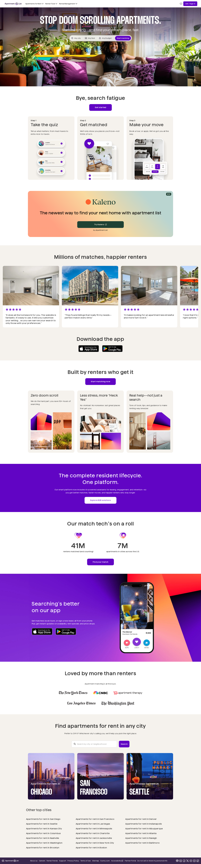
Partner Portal (130, 861)
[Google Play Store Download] (112, 348)
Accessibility (117, 861)
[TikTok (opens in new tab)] (197, 860)
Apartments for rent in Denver (141, 819)
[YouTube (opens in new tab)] (190, 860)
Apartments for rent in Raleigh (141, 838)
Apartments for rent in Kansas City (44, 828)
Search (124, 744)
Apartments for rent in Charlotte (93, 833)
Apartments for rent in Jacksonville (94, 838)
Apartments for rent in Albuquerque (144, 828)
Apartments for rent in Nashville (42, 838)
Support (62, 861)
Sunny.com (105, 861)
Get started (100, 107)
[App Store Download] (88, 348)
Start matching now (100, 382)
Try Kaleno (99, 224)
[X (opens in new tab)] (187, 860)
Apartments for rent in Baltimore (142, 843)
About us (34, 861)
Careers (42, 861)
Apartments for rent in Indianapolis (143, 824)
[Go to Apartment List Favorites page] (181, 3)
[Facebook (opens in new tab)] (184, 860)
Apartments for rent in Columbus (43, 833)
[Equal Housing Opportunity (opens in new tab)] (177, 860)
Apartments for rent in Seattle (41, 824)
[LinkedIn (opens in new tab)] (180, 860)
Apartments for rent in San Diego (43, 819)
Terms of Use (85, 861)
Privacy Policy (73, 861)
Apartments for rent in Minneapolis (94, 828)
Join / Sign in (190, 4)
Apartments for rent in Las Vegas (93, 824)
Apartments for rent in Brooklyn (42, 847)
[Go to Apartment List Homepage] (13, 3)
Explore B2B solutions (100, 500)
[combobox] (94, 744)
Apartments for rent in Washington (44, 843)
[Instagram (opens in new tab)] (194, 860)
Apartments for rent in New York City (95, 843)
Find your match (100, 562)
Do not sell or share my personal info (152, 861)
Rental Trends (52, 861)
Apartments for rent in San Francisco (95, 819)
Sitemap (95, 861)
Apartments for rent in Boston (91, 847)
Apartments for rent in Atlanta (140, 833)
